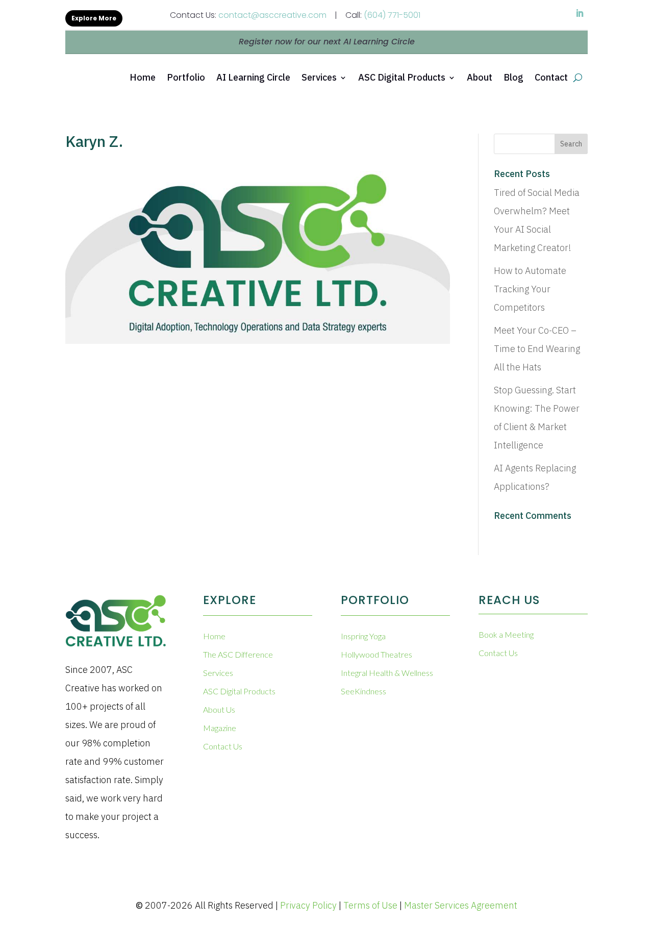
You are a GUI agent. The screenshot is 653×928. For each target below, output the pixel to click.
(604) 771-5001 (392, 15)
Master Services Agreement (460, 905)
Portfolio (186, 77)
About (479, 77)
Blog (513, 77)
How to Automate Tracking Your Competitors (530, 289)
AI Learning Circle (253, 77)
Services (319, 77)
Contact (551, 77)
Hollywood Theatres (376, 654)
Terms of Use (370, 905)
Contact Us (222, 746)
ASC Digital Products (401, 77)
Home (143, 77)
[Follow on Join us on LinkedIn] (579, 13)
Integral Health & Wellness (387, 673)
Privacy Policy (308, 905)
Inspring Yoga (363, 636)
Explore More (93, 18)
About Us (219, 709)
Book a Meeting (506, 634)
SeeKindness (363, 691)
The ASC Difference (238, 654)
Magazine (219, 728)
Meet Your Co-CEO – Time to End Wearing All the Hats (537, 348)
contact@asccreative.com (272, 15)
